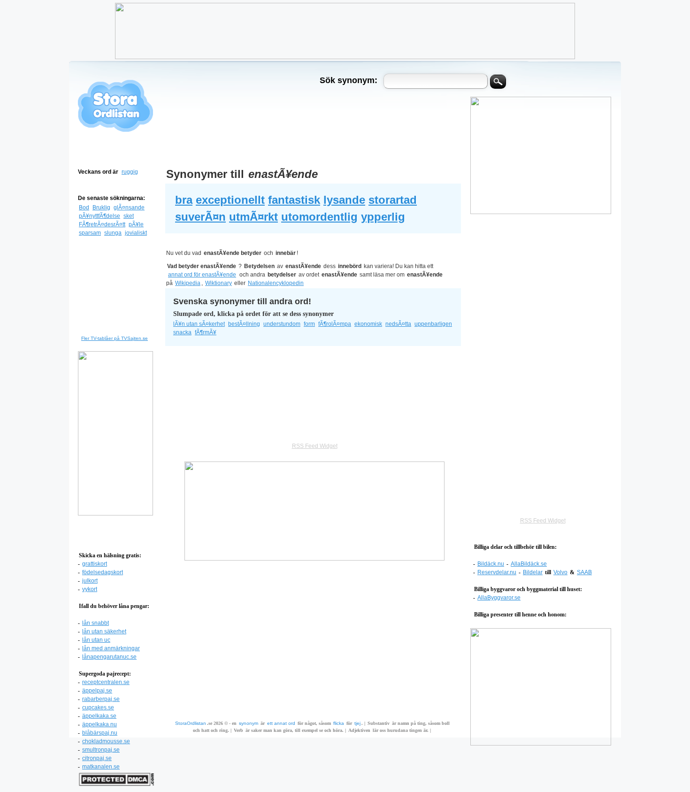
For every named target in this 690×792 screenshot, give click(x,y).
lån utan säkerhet (104, 631)
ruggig (130, 172)
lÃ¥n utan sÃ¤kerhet (199, 324)
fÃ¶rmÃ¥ (205, 332)
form (309, 324)
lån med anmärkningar (111, 648)
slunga (113, 233)
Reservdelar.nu (496, 572)
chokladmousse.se (106, 741)
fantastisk (294, 199)
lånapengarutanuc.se (109, 657)
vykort (89, 589)
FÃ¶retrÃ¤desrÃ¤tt (102, 224)
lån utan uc (96, 640)
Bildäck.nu (490, 564)
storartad (392, 199)
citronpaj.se (97, 758)
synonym (248, 723)
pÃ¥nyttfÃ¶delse (99, 216)
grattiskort (94, 564)
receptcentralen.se (106, 682)
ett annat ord (281, 723)
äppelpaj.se (97, 690)
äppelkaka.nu (99, 724)
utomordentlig (319, 216)
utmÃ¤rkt (253, 216)
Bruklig (101, 207)
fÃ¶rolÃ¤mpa (334, 324)
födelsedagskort (102, 572)
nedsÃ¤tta (398, 324)
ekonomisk (368, 324)
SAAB (584, 572)
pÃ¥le (136, 224)
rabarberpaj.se (101, 699)
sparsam (90, 233)
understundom (281, 324)
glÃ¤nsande (129, 207)
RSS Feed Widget (543, 520)
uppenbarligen (433, 324)
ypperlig (383, 216)
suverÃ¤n (200, 216)
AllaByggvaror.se (499, 597)
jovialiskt (136, 233)
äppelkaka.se (99, 716)
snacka (182, 332)
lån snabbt (95, 623)
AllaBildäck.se (529, 564)
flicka (338, 723)
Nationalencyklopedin (276, 283)
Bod (84, 207)
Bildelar (533, 572)
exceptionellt (230, 199)
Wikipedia (187, 283)
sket (128, 216)
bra (183, 199)
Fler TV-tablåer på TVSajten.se (114, 338)
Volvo (560, 572)
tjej (357, 723)
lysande (344, 199)
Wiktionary (218, 283)
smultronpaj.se (101, 749)
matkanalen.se (101, 766)
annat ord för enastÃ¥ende (202, 274)
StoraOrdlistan (190, 723)
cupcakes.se (98, 707)
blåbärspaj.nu (99, 733)
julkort (90, 580)
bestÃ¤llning (244, 324)
